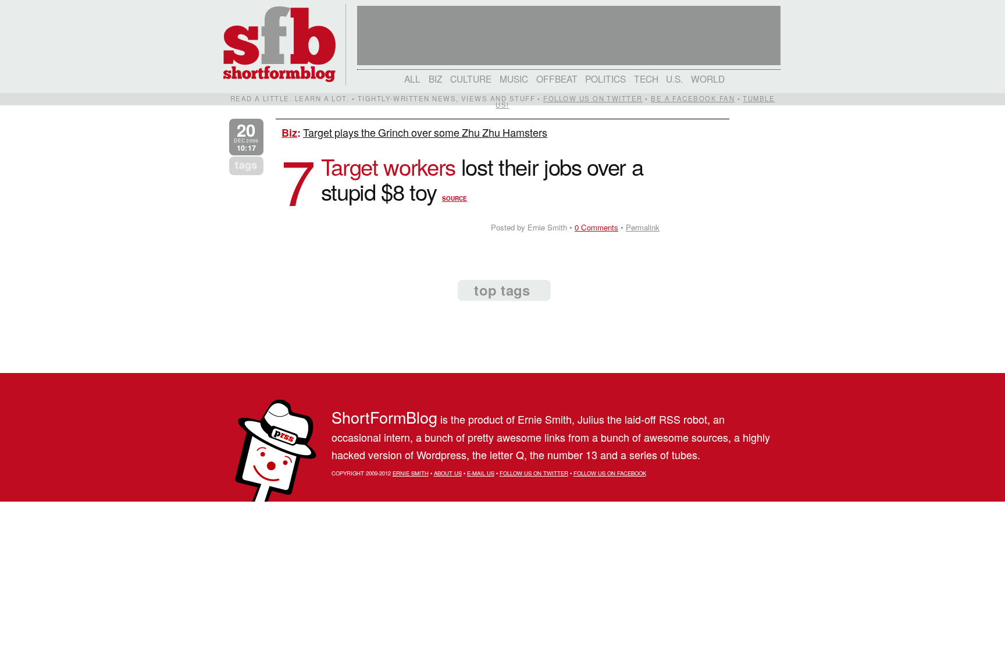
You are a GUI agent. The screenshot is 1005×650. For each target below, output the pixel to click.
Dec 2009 (246, 137)
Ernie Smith (411, 473)
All (412, 78)
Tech (646, 78)
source (454, 198)
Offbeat (557, 78)
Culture (470, 78)
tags (246, 164)
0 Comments (596, 227)
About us (448, 473)
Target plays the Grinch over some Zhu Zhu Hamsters (425, 132)
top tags (502, 290)
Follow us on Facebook (609, 473)
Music (514, 78)
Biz (436, 78)
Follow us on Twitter (592, 98)
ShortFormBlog (384, 417)
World (708, 78)
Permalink (643, 227)
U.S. (674, 78)
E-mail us (480, 473)
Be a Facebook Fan (693, 98)
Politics (605, 78)
